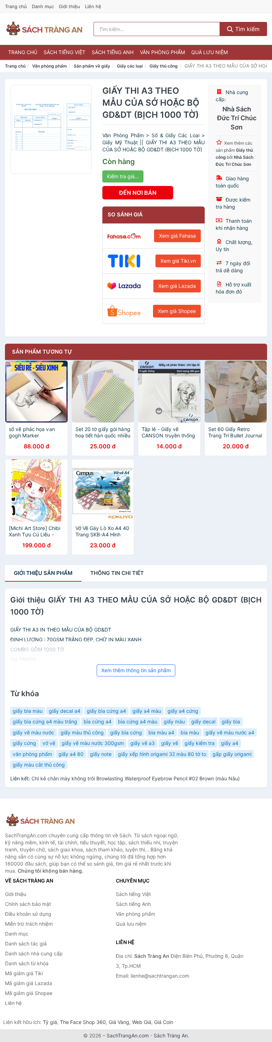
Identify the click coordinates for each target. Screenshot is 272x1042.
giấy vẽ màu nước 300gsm (93, 743)
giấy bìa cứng (126, 732)
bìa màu (190, 732)
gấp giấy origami (231, 754)
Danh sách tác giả (26, 944)
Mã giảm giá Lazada (28, 983)
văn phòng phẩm (32, 754)
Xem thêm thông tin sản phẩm (136, 670)
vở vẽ (48, 743)
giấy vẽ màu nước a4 (229, 732)
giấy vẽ (169, 743)
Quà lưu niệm (209, 52)
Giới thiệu (69, 6)
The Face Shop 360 (83, 1022)
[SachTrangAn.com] (44, 29)
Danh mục (43, 6)
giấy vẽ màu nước (33, 732)
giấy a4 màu (146, 711)
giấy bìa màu (27, 711)
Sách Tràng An (171, 1035)
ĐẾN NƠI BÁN (138, 192)
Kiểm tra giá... (123, 176)
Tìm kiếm (246, 29)
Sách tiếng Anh (113, 52)
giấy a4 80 (71, 754)
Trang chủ (16, 6)
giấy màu (174, 721)
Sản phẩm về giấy (92, 66)
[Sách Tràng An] (40, 820)
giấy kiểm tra (200, 743)
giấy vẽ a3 (142, 743)
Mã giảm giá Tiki (24, 973)
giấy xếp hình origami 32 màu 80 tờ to (162, 754)
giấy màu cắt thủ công (39, 765)
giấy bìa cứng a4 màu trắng (45, 721)
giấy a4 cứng (183, 711)
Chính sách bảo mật (28, 904)
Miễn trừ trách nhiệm (29, 924)
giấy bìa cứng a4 (106, 711)
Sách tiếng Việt (64, 52)
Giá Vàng (119, 1022)
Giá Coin (163, 1022)
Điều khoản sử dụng (28, 914)
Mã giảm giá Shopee (28, 993)
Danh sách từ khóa (27, 963)
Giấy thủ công (163, 66)
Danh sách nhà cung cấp (34, 953)
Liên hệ (93, 6)
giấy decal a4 (64, 711)
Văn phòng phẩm (162, 52)
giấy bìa (231, 721)
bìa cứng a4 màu (137, 721)
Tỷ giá (50, 1022)
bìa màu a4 (161, 732)
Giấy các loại (130, 66)
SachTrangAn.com (128, 1035)
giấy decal (203, 721)
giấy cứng (24, 743)
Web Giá (141, 1022)
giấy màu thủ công (82, 732)
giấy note (101, 754)
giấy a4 (229, 743)
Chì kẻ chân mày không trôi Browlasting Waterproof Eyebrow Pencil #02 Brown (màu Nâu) (136, 778)
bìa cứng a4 (98, 721)
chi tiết (117, 573)
